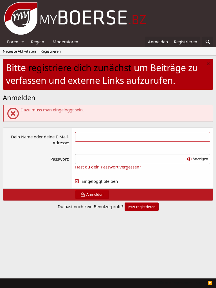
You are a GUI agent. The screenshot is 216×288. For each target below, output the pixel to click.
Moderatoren (65, 41)
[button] (23, 42)
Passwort (59, 159)
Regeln (37, 41)
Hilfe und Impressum (174, 282)
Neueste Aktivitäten (19, 51)
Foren (12, 41)
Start (200, 282)
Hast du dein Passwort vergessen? (108, 167)
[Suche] (207, 42)
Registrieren (50, 51)
